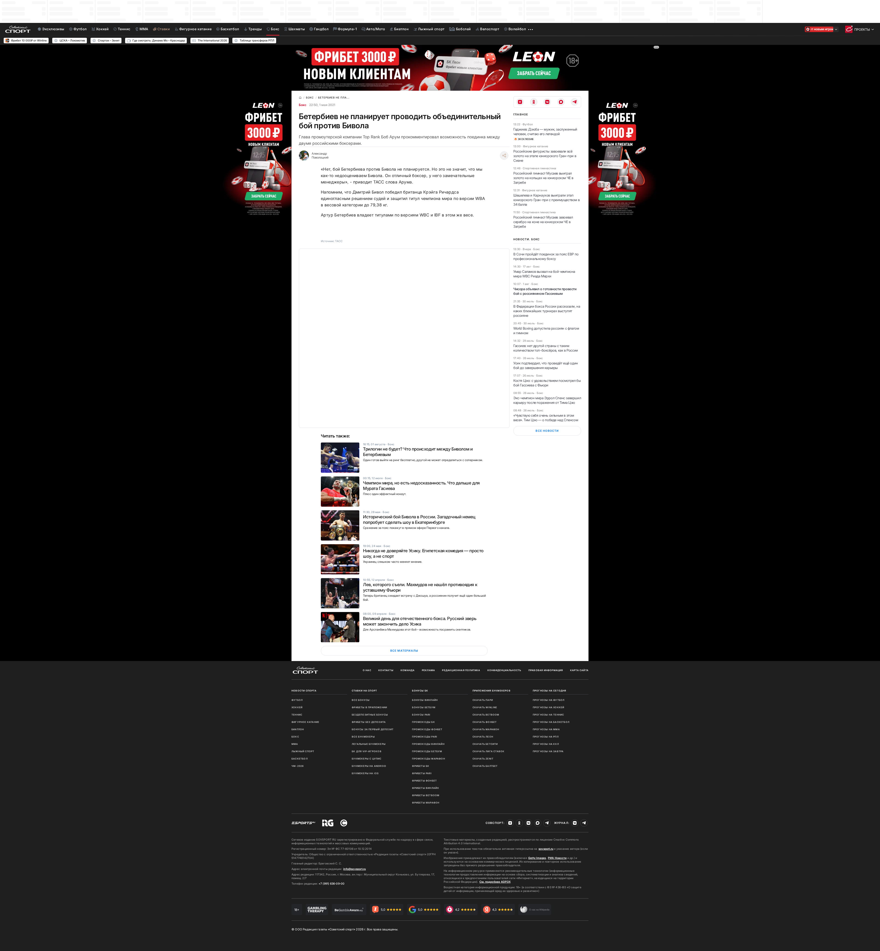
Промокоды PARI (424, 736)
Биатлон (298, 729)
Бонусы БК (420, 690)
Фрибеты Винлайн (425, 788)
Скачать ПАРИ (483, 700)
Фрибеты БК (420, 766)
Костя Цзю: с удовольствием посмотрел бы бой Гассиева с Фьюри (547, 382)
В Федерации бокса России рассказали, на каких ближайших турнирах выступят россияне (546, 311)
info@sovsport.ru (354, 869)
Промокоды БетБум (427, 751)
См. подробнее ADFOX (495, 881)
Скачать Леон (483, 736)
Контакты (385, 670)
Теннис (297, 714)
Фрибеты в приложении (369, 707)
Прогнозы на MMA (546, 729)
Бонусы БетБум (423, 707)
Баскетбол (300, 758)
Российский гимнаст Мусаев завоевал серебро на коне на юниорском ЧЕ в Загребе (543, 222)
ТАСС (339, 241)
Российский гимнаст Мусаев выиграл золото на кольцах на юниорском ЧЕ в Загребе (543, 178)
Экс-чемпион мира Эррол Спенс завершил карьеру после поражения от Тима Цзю (547, 400)
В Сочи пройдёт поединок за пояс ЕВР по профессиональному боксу (546, 256)
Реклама (428, 670)
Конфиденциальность (504, 670)
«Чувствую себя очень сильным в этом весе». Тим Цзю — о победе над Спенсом (545, 417)
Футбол (297, 700)
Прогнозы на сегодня (549, 690)
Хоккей (297, 707)
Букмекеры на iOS (365, 773)
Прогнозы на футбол (549, 700)
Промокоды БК (423, 722)
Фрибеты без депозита (369, 722)
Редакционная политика (461, 670)
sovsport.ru (546, 848)
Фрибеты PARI (422, 773)
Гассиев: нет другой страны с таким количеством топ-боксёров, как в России (545, 348)
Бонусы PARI (421, 714)
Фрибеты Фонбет (424, 780)
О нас (367, 670)
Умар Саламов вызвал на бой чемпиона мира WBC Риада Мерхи (544, 273)
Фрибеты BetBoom (425, 795)
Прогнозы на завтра (548, 751)
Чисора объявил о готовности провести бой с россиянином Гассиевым (545, 291)
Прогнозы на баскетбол (551, 722)
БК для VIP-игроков (367, 751)
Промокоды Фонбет (427, 729)
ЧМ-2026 (298, 766)
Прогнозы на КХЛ (546, 744)
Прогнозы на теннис (548, 714)
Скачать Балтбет (485, 766)
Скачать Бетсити (485, 744)
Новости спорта (304, 690)
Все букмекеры (363, 736)
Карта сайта (579, 670)
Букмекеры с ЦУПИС (366, 758)
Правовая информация (545, 670)
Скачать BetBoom (486, 714)
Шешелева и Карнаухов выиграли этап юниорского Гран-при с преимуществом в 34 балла (546, 200)
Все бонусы (361, 700)
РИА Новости (557, 858)
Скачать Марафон (486, 729)
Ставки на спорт (364, 690)
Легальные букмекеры (369, 744)
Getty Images (537, 858)
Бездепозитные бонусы (370, 714)
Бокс (302, 105)
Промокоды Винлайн (428, 744)
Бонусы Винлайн (425, 700)
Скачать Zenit (483, 758)
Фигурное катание (305, 722)
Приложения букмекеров (492, 690)
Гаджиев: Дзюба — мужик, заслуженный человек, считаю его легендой (545, 131)
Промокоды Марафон (428, 758)
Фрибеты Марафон (425, 802)
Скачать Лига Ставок (489, 751)
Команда (408, 670)
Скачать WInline (485, 707)
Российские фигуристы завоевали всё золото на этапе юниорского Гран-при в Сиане (544, 156)
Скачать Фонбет (485, 722)
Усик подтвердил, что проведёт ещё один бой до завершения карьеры (545, 365)
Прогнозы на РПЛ (546, 736)
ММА (295, 744)
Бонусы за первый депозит (372, 729)
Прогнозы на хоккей (548, 707)
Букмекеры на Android (369, 766)
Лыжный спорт (303, 751)
